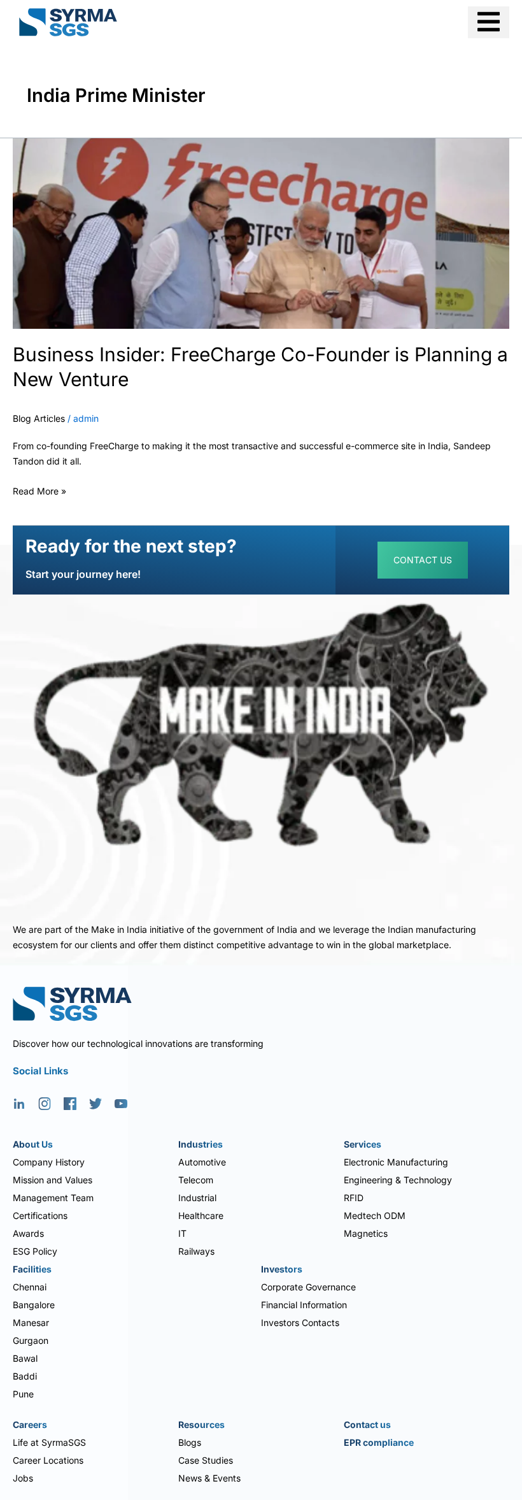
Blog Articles (39, 418)
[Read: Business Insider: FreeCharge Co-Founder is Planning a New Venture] (261, 232)
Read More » (39, 489)
